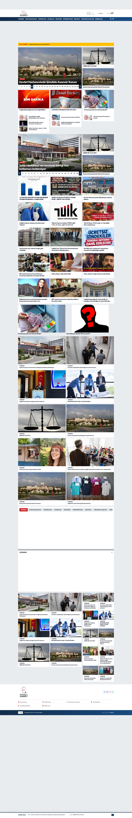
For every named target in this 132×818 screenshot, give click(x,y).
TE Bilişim (111, 712)
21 (70, 86)
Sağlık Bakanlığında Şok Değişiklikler (39, 44)
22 (72, 86)
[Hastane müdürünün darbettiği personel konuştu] (90, 350)
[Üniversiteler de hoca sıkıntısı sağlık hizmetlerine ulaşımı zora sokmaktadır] (90, 452)
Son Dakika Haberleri (25, 705)
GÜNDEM (21, 19)
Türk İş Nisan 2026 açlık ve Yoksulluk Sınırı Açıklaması (96, 224)
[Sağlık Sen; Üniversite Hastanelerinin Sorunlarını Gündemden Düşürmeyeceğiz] (66, 237)
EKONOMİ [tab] (67, 509)
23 (75, 86)
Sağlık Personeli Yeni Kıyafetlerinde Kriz (79, 503)
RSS (21, 712)
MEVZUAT (77, 19)
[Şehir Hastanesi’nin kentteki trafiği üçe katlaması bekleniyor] (42, 350)
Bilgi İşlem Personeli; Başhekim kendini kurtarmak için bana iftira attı (33, 300)
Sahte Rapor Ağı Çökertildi (61, 274)
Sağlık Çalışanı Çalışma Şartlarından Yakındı (32, 224)
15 (55, 86)
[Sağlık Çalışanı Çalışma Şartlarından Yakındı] (34, 211)
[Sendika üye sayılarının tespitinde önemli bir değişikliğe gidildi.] (98, 237)
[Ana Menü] (113, 19)
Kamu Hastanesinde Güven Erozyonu (30, 503)
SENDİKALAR (42, 19)
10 (42, 86)
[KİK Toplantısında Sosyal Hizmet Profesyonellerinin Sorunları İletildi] (34, 262)
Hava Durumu (23, 702)
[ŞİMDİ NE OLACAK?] (42, 418)
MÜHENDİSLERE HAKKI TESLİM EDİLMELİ (79, 401)
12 (47, 86)
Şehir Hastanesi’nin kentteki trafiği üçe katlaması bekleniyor (36, 367)
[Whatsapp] (112, 692)
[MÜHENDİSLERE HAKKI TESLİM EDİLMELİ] (90, 384)
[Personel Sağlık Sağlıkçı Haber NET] (24, 13)
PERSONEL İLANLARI (87, 19)
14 (52, 86)
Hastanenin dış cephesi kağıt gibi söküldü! (31, 249)
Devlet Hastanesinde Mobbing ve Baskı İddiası (98, 198)
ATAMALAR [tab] (57, 509)
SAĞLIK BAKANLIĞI (31, 19)
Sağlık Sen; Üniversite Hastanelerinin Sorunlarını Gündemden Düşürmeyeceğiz (65, 249)
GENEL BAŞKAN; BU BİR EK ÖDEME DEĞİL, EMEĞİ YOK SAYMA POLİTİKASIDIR (64, 198)
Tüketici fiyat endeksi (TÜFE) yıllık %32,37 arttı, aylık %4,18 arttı (63, 224)
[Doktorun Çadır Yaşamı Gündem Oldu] (42, 452)
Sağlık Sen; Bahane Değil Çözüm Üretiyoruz (31, 401)
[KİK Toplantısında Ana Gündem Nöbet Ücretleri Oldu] (66, 288)
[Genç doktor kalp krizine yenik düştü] (98, 262)
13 (49, 86)
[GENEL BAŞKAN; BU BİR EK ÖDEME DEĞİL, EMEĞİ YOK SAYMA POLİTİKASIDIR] (66, 186)
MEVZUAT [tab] (88, 509)
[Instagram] (110, 692)
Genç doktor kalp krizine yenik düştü (97, 274)
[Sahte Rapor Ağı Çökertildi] (66, 262)
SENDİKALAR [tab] (48, 509)
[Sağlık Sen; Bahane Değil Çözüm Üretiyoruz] (42, 384)
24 (78, 86)
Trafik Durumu (47, 702)
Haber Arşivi (47, 705)
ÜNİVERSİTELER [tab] (77, 509)
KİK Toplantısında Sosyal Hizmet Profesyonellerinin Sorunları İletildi (31, 275)
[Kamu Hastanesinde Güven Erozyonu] (42, 486)
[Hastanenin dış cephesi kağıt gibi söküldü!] (34, 237)
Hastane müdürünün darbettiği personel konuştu (82, 367)
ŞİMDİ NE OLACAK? (24, 435)
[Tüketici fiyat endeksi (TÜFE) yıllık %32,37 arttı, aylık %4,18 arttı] (66, 211)
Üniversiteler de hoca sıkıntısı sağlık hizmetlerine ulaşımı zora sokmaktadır (89, 469)
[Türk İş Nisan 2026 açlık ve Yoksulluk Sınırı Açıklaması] (98, 211)
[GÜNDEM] (112, 552)
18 (62, 86)
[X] (107, 692)
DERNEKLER (98, 19)
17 (60, 86)
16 (57, 86)
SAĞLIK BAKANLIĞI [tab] (35, 509)
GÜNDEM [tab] (23, 509)
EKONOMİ (59, 19)
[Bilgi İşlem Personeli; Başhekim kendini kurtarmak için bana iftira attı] (34, 288)
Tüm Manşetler (96, 702)
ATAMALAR (50, 19)
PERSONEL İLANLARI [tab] (100, 509)
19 (65, 86)
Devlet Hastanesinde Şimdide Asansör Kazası (81, 435)
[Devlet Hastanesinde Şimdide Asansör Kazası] (90, 418)
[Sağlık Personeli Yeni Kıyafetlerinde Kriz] (90, 486)
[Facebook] (104, 692)
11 (44, 86)
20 (67, 86)
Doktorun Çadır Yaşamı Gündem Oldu (30, 469)
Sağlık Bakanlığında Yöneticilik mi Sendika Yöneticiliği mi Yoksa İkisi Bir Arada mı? (97, 300)
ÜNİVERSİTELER (68, 19)
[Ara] (111, 19)
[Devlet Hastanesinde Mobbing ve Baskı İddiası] (98, 186)
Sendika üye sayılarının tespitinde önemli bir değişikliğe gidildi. (96, 249)
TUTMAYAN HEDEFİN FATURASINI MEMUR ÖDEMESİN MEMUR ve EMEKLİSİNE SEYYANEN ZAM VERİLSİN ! (33, 198)
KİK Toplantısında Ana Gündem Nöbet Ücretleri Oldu (65, 300)
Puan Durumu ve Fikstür (74, 702)
